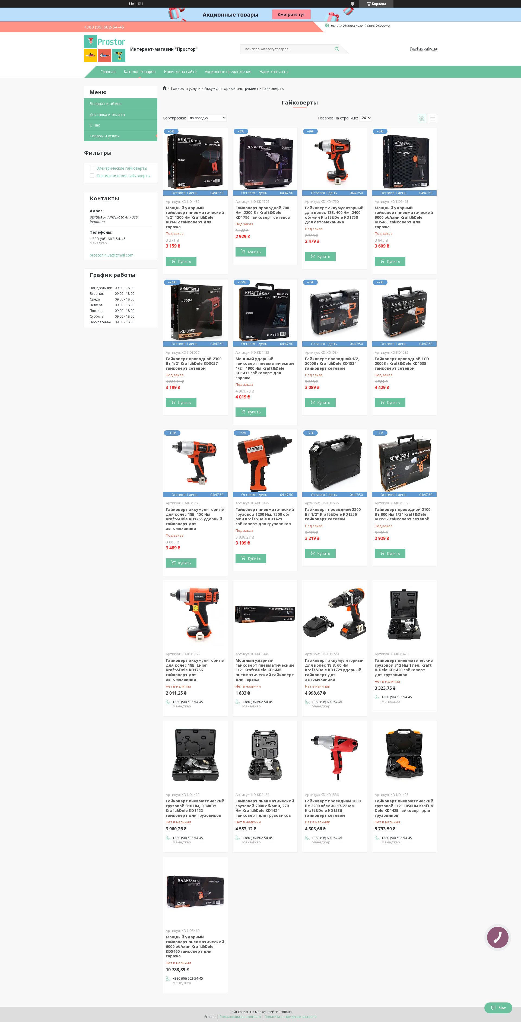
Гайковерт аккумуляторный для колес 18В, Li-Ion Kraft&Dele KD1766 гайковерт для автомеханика (195, 670)
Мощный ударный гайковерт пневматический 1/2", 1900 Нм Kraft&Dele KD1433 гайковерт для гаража (265, 368)
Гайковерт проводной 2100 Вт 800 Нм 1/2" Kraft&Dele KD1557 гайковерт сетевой (402, 514)
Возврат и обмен (106, 103)
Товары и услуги (105, 135)
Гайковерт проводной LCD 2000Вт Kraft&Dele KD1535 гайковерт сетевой (402, 363)
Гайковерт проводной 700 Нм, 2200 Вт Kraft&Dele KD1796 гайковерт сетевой (263, 212)
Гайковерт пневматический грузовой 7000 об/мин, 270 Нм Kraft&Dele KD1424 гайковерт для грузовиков (265, 808)
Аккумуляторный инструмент (231, 88)
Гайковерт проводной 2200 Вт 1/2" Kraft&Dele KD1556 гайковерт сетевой (333, 514)
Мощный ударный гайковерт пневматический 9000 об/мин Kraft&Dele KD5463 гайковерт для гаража (404, 217)
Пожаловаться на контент (240, 1016)
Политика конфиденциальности (291, 1016)
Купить (184, 261)
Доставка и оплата (107, 114)
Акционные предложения (228, 72)
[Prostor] (104, 48)
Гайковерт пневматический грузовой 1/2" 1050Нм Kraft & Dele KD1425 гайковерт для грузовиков (404, 808)
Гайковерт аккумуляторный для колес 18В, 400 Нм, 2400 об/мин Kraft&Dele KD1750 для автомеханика (334, 215)
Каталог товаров (140, 72)
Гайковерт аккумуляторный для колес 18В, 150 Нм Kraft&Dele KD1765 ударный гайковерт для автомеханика (195, 519)
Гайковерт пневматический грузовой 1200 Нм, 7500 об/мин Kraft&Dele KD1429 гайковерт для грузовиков (265, 516)
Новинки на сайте (180, 72)
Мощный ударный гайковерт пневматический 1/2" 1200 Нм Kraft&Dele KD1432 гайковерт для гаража (195, 217)
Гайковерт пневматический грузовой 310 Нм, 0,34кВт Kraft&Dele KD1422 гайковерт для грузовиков (195, 808)
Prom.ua (285, 1012)
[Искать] (336, 49)
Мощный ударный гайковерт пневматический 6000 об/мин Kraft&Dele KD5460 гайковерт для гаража (195, 946)
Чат (502, 1008)
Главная (108, 72)
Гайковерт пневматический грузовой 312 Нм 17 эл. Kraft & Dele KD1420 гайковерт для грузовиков (404, 667)
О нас (95, 125)
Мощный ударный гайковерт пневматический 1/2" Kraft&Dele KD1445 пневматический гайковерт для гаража (265, 670)
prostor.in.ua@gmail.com (112, 255)
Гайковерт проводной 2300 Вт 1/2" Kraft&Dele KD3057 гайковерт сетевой (193, 363)
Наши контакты (273, 72)
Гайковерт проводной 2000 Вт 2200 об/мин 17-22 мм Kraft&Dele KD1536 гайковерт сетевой (333, 808)
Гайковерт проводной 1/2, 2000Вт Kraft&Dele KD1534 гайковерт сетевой (332, 363)
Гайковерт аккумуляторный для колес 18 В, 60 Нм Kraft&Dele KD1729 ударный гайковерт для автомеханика (334, 670)
